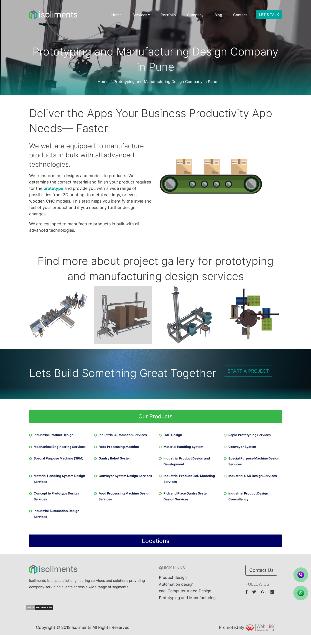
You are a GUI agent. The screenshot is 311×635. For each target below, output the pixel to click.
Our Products (155, 416)
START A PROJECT (248, 371)
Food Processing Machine (119, 447)
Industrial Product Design (54, 435)
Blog (218, 15)
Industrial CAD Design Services (252, 476)
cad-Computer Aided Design (185, 591)
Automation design (176, 584)
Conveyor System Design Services (125, 476)
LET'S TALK (269, 14)
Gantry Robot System (115, 458)
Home (116, 15)
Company (195, 15)
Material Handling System (183, 447)
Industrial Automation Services (123, 435)
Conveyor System (242, 447)
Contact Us (261, 570)
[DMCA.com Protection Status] (39, 607)
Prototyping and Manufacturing (187, 597)
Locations (155, 540)
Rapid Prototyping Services (249, 435)
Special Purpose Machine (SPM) (59, 458)
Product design (173, 577)
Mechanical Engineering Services (60, 447)
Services (140, 15)
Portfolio (168, 15)
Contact (240, 15)
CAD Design (172, 435)
